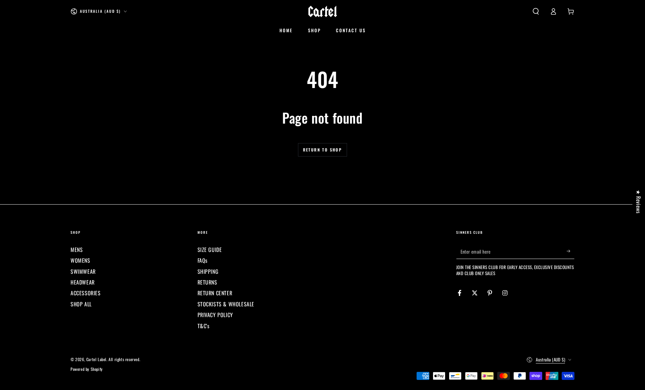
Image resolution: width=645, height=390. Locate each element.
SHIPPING (208, 271)
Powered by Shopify (87, 369)
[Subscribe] (570, 251)
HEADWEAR (83, 282)
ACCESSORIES (86, 293)
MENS (77, 250)
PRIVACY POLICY (215, 315)
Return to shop (322, 150)
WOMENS (80, 260)
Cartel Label (96, 359)
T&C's (204, 326)
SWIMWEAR (83, 271)
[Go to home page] (322, 11)
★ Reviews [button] (639, 201)
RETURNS (207, 282)
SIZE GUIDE (210, 250)
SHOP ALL (81, 304)
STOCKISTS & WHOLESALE (226, 304)
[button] (536, 11)
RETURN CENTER (215, 293)
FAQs (203, 260)
